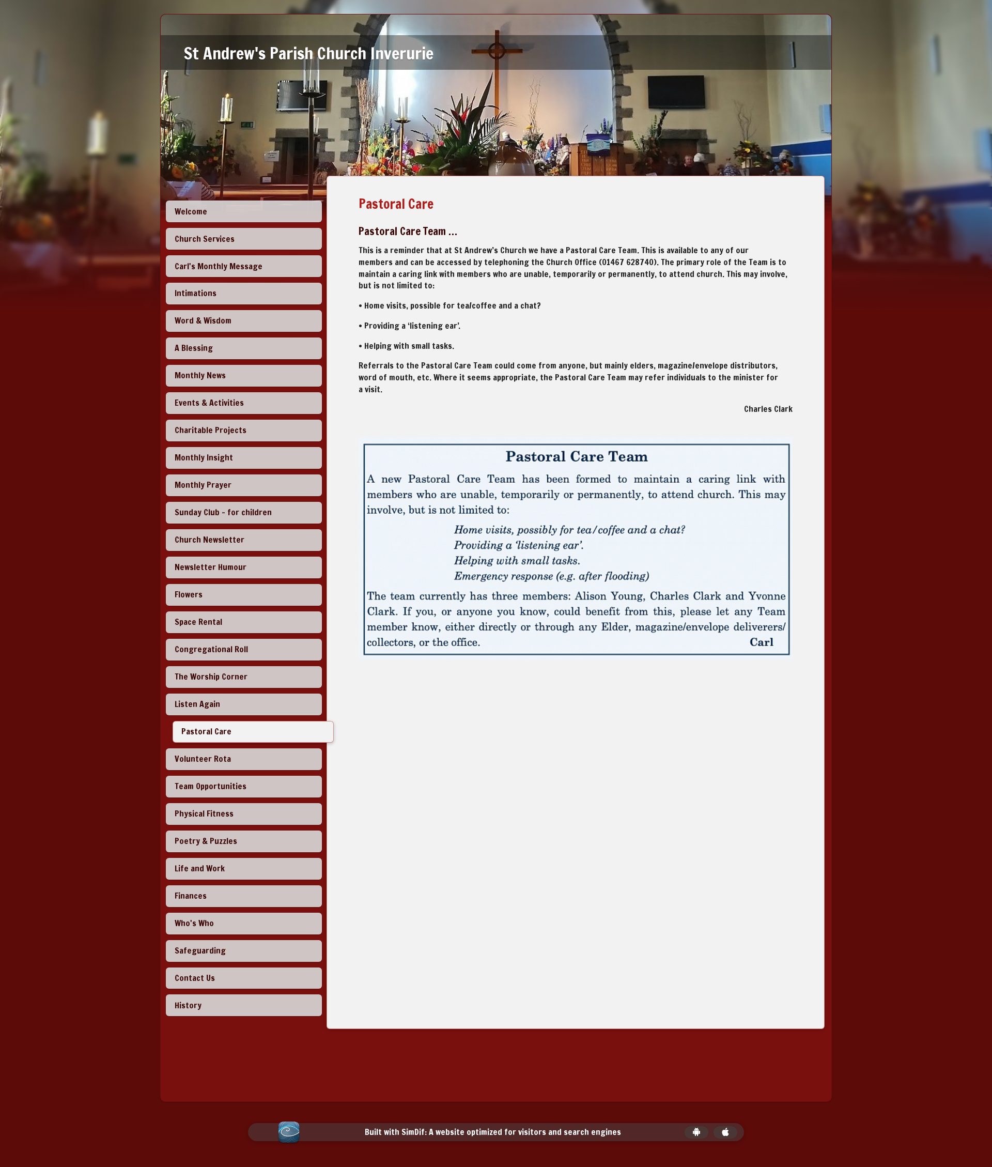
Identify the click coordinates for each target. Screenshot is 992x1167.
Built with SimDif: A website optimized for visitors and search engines (493, 1132)
